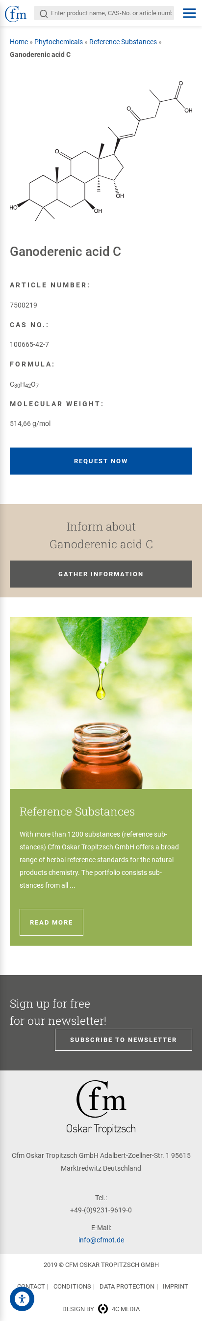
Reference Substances (123, 42)
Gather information (101, 574)
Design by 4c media (101, 1309)
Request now (101, 461)
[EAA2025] (22, 1299)
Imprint (175, 1286)
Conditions (72, 1286)
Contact (31, 1286)
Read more (51, 922)
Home (19, 42)
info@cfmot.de (101, 1240)
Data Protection (127, 1286)
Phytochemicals (58, 42)
